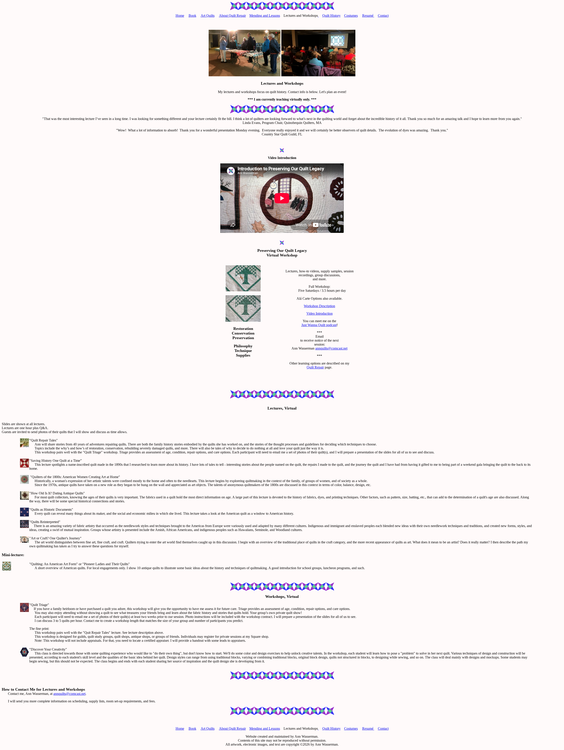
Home (180, 15)
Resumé (368, 15)
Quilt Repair (315, 367)
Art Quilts (208, 15)
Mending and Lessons (264, 15)
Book (192, 15)
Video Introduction (319, 313)
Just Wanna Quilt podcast (319, 325)
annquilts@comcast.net (331, 348)
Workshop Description (319, 306)
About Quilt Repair (232, 15)
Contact (383, 15)
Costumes (351, 15)
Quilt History (331, 15)
